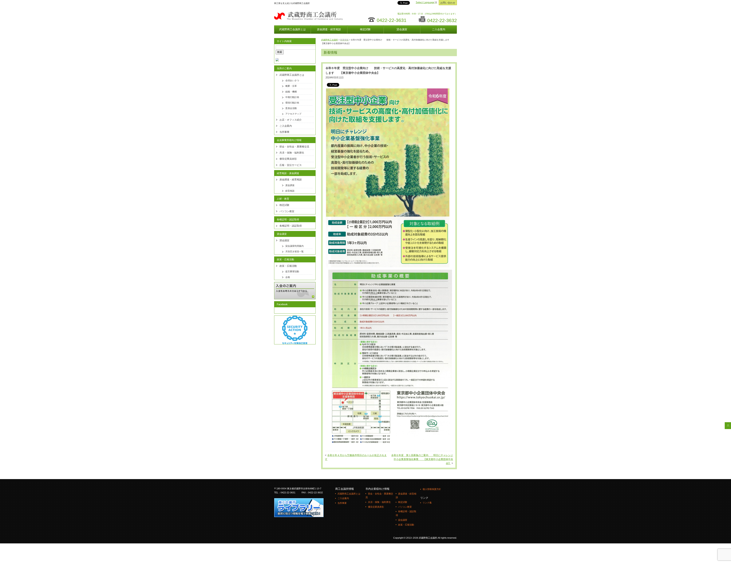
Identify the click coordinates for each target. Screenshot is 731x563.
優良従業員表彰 (288, 158)
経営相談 (289, 191)
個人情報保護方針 (432, 489)
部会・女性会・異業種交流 (294, 146)
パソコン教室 (286, 211)
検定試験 (365, 29)
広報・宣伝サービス (290, 165)
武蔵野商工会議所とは (292, 29)
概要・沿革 (291, 86)
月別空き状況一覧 (294, 251)
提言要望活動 (292, 271)
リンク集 (427, 502)
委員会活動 (291, 108)
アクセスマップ (293, 113)
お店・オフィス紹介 (290, 119)
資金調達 (289, 185)
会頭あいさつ (292, 80)
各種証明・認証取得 (290, 225)
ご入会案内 (438, 29)
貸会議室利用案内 (294, 246)
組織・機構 (291, 91)
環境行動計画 (292, 102)
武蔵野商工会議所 (329, 40)
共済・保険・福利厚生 (291, 152)
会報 (287, 277)
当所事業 (284, 132)
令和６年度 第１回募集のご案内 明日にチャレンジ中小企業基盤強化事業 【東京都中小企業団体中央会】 (422, 459)
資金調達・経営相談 (329, 29)
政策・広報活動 (288, 265)
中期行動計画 (292, 97)
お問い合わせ (447, 3)
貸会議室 (402, 29)
